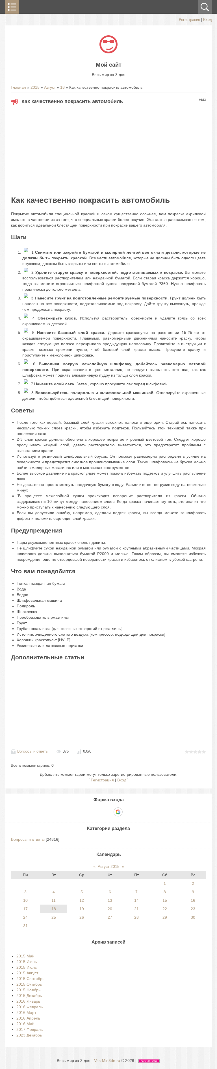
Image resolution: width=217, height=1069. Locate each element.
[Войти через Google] (118, 811)
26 (81, 917)
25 (53, 917)
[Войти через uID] (89, 812)
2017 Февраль (29, 1029)
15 (164, 900)
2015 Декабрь (29, 995)
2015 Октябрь (29, 984)
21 (136, 909)
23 (193, 909)
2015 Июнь (26, 961)
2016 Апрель (28, 1018)
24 (25, 917)
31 (25, 926)
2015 (35, 87)
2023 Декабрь (29, 1035)
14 (136, 900)
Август (50, 87)
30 (193, 917)
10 (25, 900)
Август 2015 (109, 866)
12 (81, 900)
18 (62, 87)
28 (136, 917)
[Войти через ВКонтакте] (98, 812)
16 (193, 900)
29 (164, 917)
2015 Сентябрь (30, 978)
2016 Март (26, 1012)
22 (164, 909)
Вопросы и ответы (32, 751)
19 (81, 909)
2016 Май (25, 1024)
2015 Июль (26, 967)
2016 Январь (28, 1001)
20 (110, 909)
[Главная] (108, 52)
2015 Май (25, 956)
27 (110, 917)
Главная (18, 87)
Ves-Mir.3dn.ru (107, 1060)
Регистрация (189, 20)
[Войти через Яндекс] (108, 812)
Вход (207, 20)
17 (25, 909)
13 (110, 900)
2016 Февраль (29, 1007)
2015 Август (27, 973)
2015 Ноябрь (28, 990)
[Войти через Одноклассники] (128, 812)
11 (53, 900)
